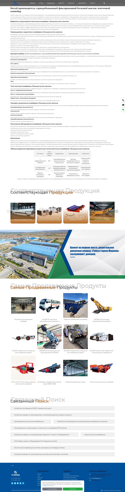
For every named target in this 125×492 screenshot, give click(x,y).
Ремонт (39, 485)
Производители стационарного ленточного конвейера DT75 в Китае (40, 428)
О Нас (38, 475)
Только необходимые (52, 489)
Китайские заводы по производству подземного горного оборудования (41, 434)
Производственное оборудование (71, 475)
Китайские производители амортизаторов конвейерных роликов (82, 421)
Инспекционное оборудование (70, 479)
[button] (116, 211)
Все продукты (66, 474)
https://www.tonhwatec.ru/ (33, 146)
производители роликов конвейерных (29, 421)
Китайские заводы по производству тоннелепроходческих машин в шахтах (43, 415)
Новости (39, 479)
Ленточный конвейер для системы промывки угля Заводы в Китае (39, 448)
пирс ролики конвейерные (94, 434)
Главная (39, 474)
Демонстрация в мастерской (69, 477)
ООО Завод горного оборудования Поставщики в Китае (35, 441)
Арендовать (40, 483)
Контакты (39, 481)
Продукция (39, 477)
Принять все (73, 489)
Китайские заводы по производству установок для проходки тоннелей (41, 454)
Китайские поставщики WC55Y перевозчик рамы (32, 408)
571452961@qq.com (96, 478)
